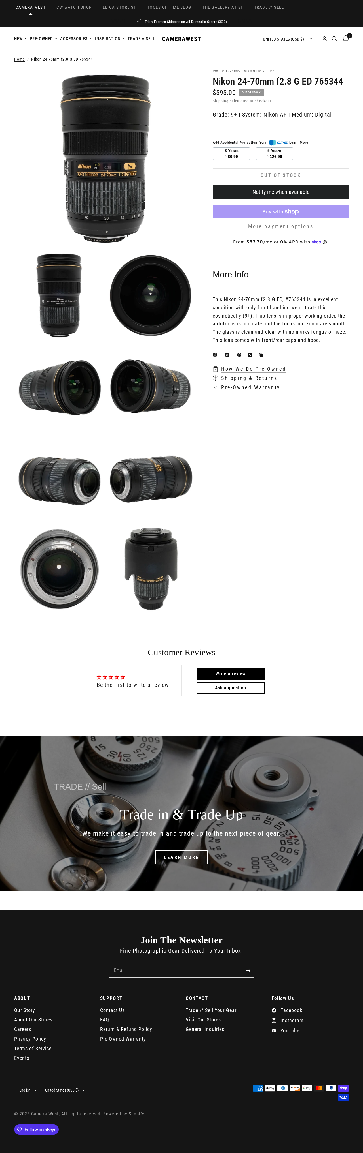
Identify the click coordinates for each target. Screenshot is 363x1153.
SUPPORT (111, 998)
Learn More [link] (298, 142)
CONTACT (197, 998)
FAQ (104, 1020)
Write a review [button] (231, 673)
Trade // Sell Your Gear (211, 1010)
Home (19, 59)
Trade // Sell (141, 38)
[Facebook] (216, 355)
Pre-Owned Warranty (123, 1039)
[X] (228, 355)
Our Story (24, 1010)
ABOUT (22, 998)
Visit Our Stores (203, 1020)
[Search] (334, 38)
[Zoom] (184, 80)
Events (21, 1058)
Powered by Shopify (123, 1113)
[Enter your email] (248, 971)
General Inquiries (205, 1029)
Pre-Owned (41, 38)
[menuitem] (21, 39)
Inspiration (107, 38)
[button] (181, 857)
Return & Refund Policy (126, 1029)
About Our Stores (33, 1020)
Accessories (74, 38)
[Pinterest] (240, 355)
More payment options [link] (281, 226)
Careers (22, 1029)
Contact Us (112, 1010)
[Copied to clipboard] (262, 355)
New (18, 38)
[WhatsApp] (251, 355)
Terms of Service (33, 1048)
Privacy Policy (30, 1039)
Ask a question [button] (230, 688)
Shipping (221, 101)
